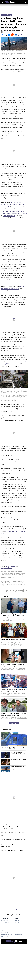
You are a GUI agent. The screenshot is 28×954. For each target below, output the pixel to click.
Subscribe (17, 920)
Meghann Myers (18, 30)
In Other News (5, 596)
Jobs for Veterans (19, 934)
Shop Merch (18, 926)
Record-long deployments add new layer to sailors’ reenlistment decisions (13, 840)
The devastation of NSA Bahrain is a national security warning (13, 845)
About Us (17, 931)
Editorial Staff (4, 936)
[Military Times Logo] (10, 2)
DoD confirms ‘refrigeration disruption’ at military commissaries (12, 827)
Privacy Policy (4, 920)
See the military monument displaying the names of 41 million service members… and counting (19, 760)
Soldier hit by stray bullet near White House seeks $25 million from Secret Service (13, 714)
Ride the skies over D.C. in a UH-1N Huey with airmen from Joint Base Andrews (12, 747)
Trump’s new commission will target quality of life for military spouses (14, 640)
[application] (14, 739)
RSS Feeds (17, 924)
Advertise (3, 931)
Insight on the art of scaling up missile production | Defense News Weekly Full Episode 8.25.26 (18, 768)
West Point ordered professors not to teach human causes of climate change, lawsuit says (13, 833)
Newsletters (17, 922)
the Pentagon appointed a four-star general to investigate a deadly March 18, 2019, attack (14, 211)
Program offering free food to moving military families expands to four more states (14, 690)
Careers (17, 932)
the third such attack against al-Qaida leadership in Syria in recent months (12, 205)
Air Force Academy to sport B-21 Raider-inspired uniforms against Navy (18, 753)
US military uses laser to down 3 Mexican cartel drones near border (12, 851)
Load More (14, 723)
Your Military (6, 15)
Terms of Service (5, 922)
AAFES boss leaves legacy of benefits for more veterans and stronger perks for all (12, 614)
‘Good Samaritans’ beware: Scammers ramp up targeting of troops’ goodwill (13, 665)
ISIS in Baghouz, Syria (9, 215)
